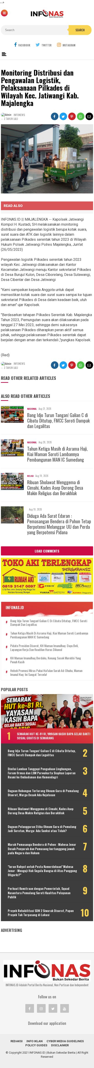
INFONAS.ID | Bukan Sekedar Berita (52, 1052)
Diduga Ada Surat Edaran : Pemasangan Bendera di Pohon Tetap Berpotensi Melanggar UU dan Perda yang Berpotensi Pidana (59, 524)
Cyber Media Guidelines (65, 1041)
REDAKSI (16, 1041)
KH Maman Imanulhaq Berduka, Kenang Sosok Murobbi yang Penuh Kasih (45, 660)
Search (80, 30)
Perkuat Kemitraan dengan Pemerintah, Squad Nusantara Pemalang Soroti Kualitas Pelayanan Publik (39, 892)
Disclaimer (60, 1045)
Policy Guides (36, 1045)
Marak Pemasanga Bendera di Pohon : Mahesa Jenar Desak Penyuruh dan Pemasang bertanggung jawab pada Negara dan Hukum (42, 848)
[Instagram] (41, 1008)
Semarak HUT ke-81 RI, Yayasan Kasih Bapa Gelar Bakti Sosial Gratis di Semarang (53, 735)
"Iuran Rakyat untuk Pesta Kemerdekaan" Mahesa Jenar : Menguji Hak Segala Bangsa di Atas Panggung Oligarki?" (42, 870)
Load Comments (47, 550)
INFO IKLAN (34, 1041)
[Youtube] (64, 1008)
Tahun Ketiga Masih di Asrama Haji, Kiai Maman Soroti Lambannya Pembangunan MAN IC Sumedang (57, 454)
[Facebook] (29, 1008)
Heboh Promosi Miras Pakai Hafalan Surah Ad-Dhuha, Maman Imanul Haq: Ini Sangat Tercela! (46, 673)
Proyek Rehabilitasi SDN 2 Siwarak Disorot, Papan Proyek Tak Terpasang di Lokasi (41, 913)
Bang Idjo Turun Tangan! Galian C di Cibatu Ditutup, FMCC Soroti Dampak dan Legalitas (58, 420)
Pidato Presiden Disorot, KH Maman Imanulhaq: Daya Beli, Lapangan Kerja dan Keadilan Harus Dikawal (44, 648)
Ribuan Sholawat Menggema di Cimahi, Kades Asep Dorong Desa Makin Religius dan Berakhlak (55, 487)
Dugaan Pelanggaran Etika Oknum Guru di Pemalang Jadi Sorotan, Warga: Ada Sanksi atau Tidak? (42, 829)
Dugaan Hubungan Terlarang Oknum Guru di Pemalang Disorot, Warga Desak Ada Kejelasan (43, 793)
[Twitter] (53, 1008)
